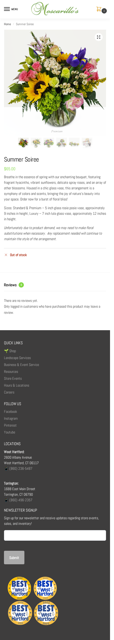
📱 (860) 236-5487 (18, 468)
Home (7, 24)
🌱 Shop (10, 350)
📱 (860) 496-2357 (18, 500)
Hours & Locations (16, 385)
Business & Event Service (21, 364)
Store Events (13, 378)
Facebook (10, 411)
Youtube (9, 432)
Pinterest (10, 425)
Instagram (11, 418)
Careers (9, 392)
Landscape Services (17, 357)
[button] (100, 9)
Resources (11, 371)
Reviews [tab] (13, 284)
